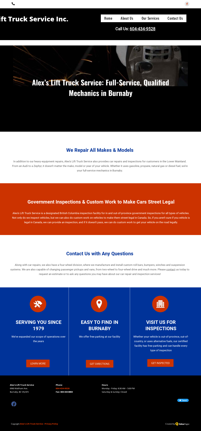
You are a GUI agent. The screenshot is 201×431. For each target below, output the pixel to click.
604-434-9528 (142, 28)
